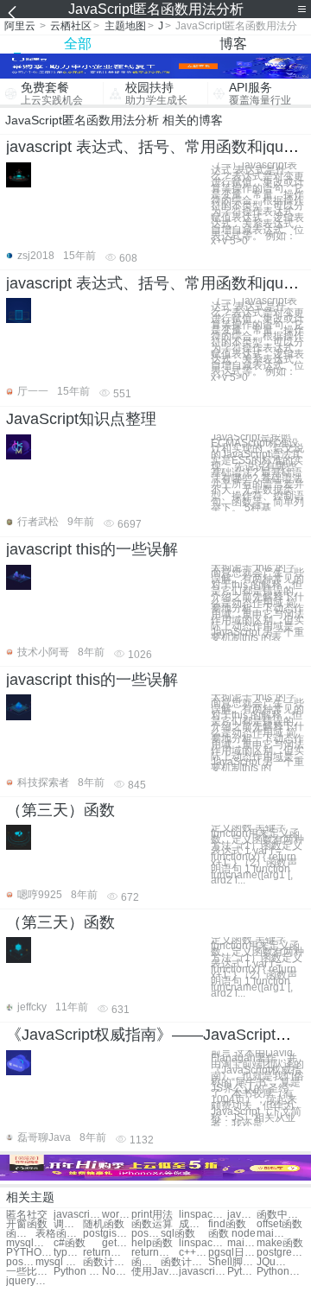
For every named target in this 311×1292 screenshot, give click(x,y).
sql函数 (178, 1233)
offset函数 (279, 1224)
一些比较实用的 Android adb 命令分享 (30, 1271)
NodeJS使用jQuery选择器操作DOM (116, 1271)
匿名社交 (27, 1214)
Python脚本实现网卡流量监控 (242, 1271)
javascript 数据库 (242, 1214)
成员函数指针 (193, 1224)
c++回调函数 (193, 1252)
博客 (233, 43)
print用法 (152, 1214)
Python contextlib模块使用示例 (77, 1271)
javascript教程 (77, 1214)
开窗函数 (27, 1224)
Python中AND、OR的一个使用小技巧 (280, 1271)
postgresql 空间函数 (280, 1252)
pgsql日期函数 (232, 1252)
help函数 (152, 1243)
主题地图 (125, 26)
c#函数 (70, 1243)
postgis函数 (106, 1233)
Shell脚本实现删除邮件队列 (232, 1262)
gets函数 (116, 1243)
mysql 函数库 (59, 1262)
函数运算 (152, 1224)
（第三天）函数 (60, 810)
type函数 (68, 1252)
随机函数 (103, 1224)
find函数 (227, 1224)
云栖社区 (71, 26)
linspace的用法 (202, 1214)
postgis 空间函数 (20, 1262)
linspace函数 (202, 1243)
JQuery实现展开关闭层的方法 (271, 1262)
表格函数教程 (59, 1233)
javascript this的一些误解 (92, 549)
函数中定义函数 (280, 1214)
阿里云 (19, 26)
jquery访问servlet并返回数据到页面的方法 (30, 1281)
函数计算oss (106, 1262)
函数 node (232, 1233)
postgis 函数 (146, 1233)
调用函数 (68, 1224)
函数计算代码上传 (146, 1262)
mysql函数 (30, 1243)
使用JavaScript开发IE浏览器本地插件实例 (155, 1271)
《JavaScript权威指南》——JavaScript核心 (156, 1034)
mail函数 (271, 1233)
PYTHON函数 (30, 1252)
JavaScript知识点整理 (81, 419)
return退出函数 (106, 1252)
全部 (78, 43)
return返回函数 (155, 1252)
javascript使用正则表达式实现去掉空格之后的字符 (202, 1271)
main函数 (242, 1243)
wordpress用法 (116, 1214)
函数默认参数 (20, 1233)
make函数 (280, 1243)
